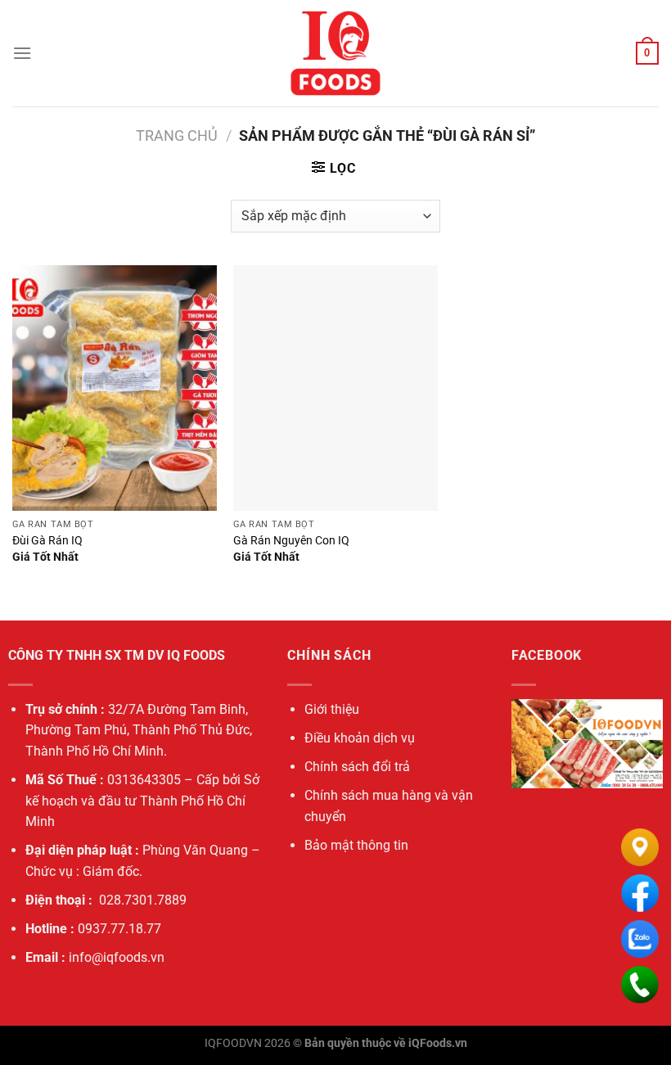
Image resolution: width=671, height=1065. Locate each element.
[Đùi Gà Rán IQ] (114, 388)
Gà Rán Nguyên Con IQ (291, 541)
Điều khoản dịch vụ (359, 738)
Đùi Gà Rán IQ (47, 541)
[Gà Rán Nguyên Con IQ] (335, 388)
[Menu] (22, 53)
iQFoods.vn (437, 1043)
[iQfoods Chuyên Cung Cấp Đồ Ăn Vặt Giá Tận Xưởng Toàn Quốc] (335, 53)
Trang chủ (177, 135)
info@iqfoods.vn (116, 957)
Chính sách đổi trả (357, 766)
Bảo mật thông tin (356, 845)
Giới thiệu (331, 709)
